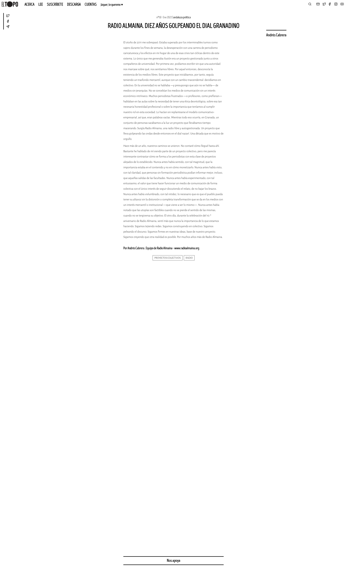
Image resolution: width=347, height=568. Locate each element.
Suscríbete (55, 4)
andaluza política (182, 17)
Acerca (29, 4)
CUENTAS (91, 4)
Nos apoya (173, 560)
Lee (40, 4)
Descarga (74, 4)
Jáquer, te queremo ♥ (112, 5)
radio (189, 257)
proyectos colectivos (167, 257)
